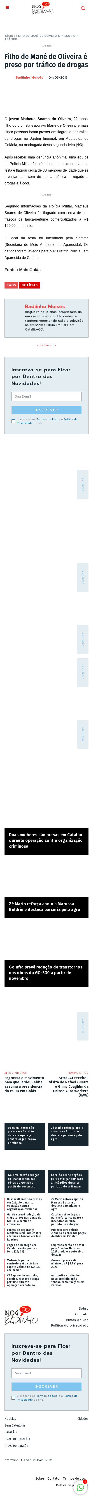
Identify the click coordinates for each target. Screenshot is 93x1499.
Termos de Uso (47, 419)
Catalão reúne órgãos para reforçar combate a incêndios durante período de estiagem (67, 1219)
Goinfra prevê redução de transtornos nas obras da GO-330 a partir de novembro (45, 973)
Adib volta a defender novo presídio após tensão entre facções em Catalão (67, 1280)
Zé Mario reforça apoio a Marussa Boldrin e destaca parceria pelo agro (67, 1204)
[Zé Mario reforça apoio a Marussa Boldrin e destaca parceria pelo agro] (46, 878)
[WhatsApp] (73, 89)
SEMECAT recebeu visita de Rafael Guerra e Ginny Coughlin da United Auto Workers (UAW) (68, 1086)
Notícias (29, 285)
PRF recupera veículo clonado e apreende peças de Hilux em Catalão (68, 1233)
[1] (80, 1490)
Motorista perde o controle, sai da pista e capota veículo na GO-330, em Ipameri (24, 1265)
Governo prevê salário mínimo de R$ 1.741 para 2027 (67, 1264)
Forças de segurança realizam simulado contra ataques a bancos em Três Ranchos (24, 1234)
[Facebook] (41, 89)
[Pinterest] (62, 89)
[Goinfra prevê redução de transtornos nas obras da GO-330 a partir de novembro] (46, 941)
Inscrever (46, 410)
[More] (83, 89)
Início (9, 36)
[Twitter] (52, 89)
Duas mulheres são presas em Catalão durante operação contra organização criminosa (46, 840)
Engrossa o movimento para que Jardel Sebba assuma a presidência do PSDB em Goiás (24, 1084)
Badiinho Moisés (29, 78)
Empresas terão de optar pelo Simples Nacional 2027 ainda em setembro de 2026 (67, 1249)
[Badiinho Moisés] (10, 77)
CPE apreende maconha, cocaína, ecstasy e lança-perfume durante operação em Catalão (23, 1280)
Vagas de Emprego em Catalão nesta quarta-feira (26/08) (22, 1248)
